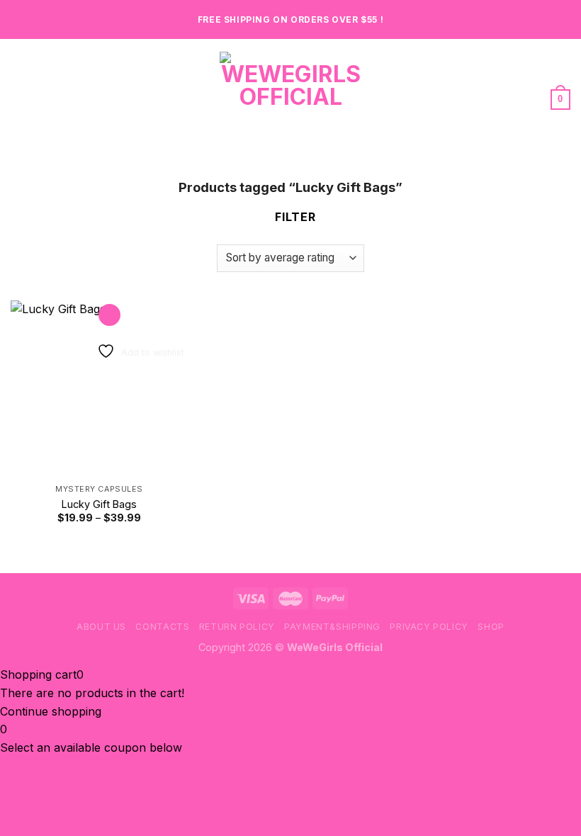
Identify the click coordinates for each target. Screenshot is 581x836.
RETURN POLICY (237, 626)
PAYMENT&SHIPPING (332, 626)
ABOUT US (101, 626)
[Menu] (19, 98)
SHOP (491, 626)
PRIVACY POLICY (429, 626)
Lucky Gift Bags (99, 504)
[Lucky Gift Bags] (99, 389)
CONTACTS (162, 626)
